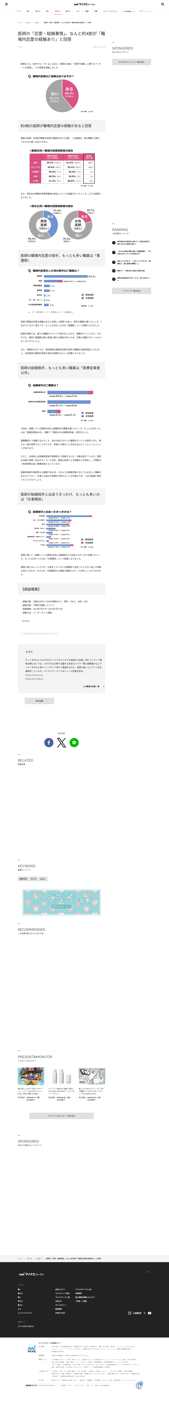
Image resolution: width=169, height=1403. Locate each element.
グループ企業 (94, 1385)
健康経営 (90, 1380)
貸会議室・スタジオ (101, 1380)
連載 (87, 11)
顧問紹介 (69, 1374)
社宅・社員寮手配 (114, 1380)
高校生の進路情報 (57, 1355)
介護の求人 (55, 1376)
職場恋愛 (23, 879)
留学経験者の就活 (66, 1346)
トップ (18, 11)
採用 (88, 1385)
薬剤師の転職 (78, 1374)
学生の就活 (55, 1346)
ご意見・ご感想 (81, 1301)
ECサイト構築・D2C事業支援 (61, 1364)
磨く (47, 11)
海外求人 (113, 1346)
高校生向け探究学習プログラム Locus (77, 1355)
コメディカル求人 (100, 1374)
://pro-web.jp (34, 678)
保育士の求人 (125, 1374)
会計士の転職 (128, 1371)
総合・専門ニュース (74, 1359)
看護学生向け (78, 1346)
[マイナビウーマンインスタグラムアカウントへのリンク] (129, 1313)
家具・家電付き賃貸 (58, 1367)
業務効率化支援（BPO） (70, 1380)
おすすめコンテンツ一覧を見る (132, 62)
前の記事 (39, 701)
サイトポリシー (61, 1305)
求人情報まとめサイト (59, 1359)
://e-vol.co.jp (34, 674)
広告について (60, 1289)
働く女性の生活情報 (58, 1362)
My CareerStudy (88, 1364)
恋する (57, 11)
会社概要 (63, 1385)
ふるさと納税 (76, 1364)
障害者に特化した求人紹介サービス (94, 1349)
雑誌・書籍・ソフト (72, 1362)
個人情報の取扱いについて (85, 1297)
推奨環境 (58, 1309)
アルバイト (55, 1349)
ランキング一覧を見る (131, 291)
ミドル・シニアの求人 (74, 1349)
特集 (95, 11)
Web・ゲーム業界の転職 (67, 1371)
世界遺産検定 (98, 1362)
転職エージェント (101, 1371)
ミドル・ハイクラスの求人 (126, 1346)
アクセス (70, 1385)
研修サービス (56, 1380)
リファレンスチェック (129, 1380)
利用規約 (78, 1293)
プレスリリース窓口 (62, 1293)
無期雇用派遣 (135, 1374)
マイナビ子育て (123, 1362)
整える (38, 11)
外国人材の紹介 (80, 1376)
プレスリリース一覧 (62, 1297)
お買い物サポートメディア (131, 1364)
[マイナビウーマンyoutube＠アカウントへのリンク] (149, 1313)
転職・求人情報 (103, 1346)
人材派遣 (54, 1371)
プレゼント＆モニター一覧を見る (61, 1116)
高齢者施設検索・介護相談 (101, 1367)
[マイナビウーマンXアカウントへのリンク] (145, 1313)
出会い (37, 23)
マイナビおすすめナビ (26, 1326)
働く (28, 11)
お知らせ (58, 1301)
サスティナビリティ (79, 1385)
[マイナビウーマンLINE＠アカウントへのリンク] (137, 1313)
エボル (20, 47)
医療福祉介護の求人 (58, 1351)
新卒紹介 (91, 1371)
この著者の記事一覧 (92, 686)
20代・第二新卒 (82, 1371)
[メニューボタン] (6, 4)
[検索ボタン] (162, 4)
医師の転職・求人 (113, 1374)
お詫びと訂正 (60, 1313)
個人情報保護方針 (104, 1385)
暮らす (68, 11)
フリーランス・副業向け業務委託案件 (118, 1349)
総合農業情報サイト (110, 1362)
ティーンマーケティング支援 (116, 1359)
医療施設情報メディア (113, 1364)
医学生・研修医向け (90, 1346)
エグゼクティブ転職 (116, 1371)
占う (78, 11)
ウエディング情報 (86, 1362)
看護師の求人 (88, 1374)
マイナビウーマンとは (83, 1289)
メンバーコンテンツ (110, 11)
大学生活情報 (131, 1359)
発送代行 (82, 1380)
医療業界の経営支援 (67, 1376)
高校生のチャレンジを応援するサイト (94, 1359)
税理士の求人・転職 (58, 1374)
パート (63, 1349)
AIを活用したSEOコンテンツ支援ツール (78, 1367)
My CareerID (100, 1364)
